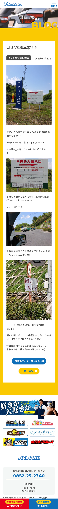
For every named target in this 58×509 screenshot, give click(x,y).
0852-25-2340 (29, 476)
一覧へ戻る (27, 371)
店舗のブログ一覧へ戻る (27, 361)
